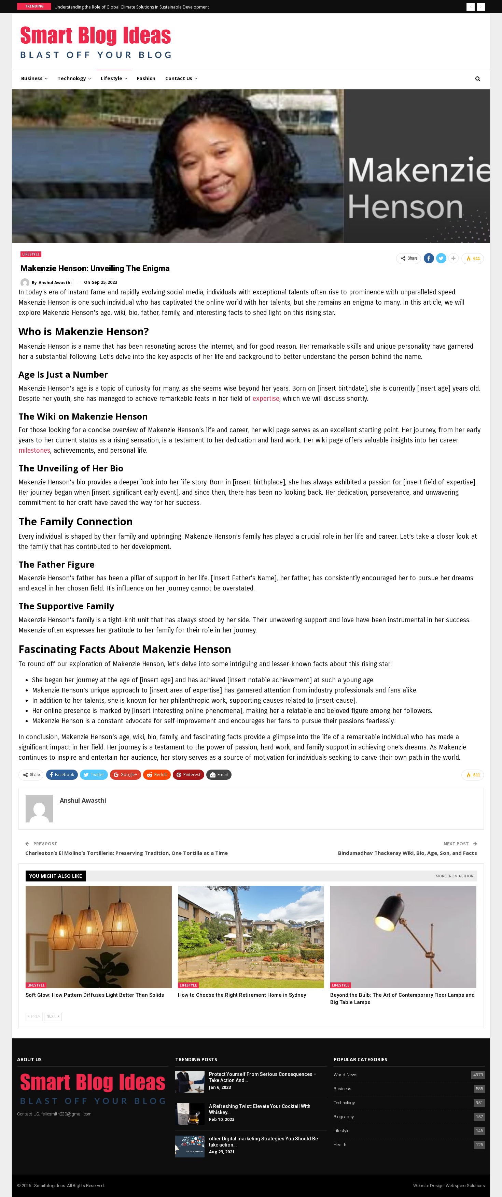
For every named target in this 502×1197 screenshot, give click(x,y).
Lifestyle (111, 78)
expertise (266, 399)
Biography (344, 1117)
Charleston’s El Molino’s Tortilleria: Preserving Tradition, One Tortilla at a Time (126, 852)
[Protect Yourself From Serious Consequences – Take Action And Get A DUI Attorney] (190, 1082)
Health (340, 1145)
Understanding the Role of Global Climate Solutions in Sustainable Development (132, 7)
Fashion (146, 78)
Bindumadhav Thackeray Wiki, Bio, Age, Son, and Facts (407, 852)
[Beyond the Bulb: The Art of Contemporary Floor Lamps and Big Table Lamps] (403, 937)
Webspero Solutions (465, 1185)
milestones (34, 450)
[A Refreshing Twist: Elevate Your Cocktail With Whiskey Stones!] (190, 1114)
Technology (71, 78)
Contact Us (178, 78)
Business (32, 78)
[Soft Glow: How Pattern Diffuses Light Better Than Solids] (99, 937)
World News (346, 1075)
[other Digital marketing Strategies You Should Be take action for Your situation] (190, 1146)
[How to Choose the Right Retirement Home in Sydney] (251, 937)
